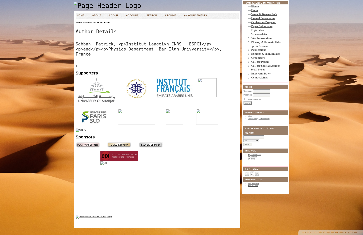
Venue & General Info (264, 14)
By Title (251, 159)
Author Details (102, 22)
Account (132, 15)
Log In (113, 15)
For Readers (253, 183)
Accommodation (259, 34)
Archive (170, 15)
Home (254, 10)
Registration (257, 30)
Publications (258, 49)
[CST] (119, 184)
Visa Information (261, 38)
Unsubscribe (264, 118)
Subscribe (252, 118)
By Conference (254, 155)
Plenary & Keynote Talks (266, 42)
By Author (252, 157)
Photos (255, 6)
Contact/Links (259, 77)
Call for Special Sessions (265, 65)
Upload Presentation (263, 18)
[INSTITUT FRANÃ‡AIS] (174, 97)
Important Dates (261, 73)
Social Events (258, 69)
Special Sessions (259, 46)
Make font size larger (257, 173)
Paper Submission (261, 26)
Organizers (258, 57)
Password (247, 95)
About (96, 15)
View (250, 116)
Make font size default (252, 173)
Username (248, 91)
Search (152, 15)
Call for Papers (260, 61)
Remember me (254, 100)
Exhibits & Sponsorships (265, 53)
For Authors (253, 186)
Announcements (195, 15)
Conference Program (263, 22)
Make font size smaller (247, 173)
